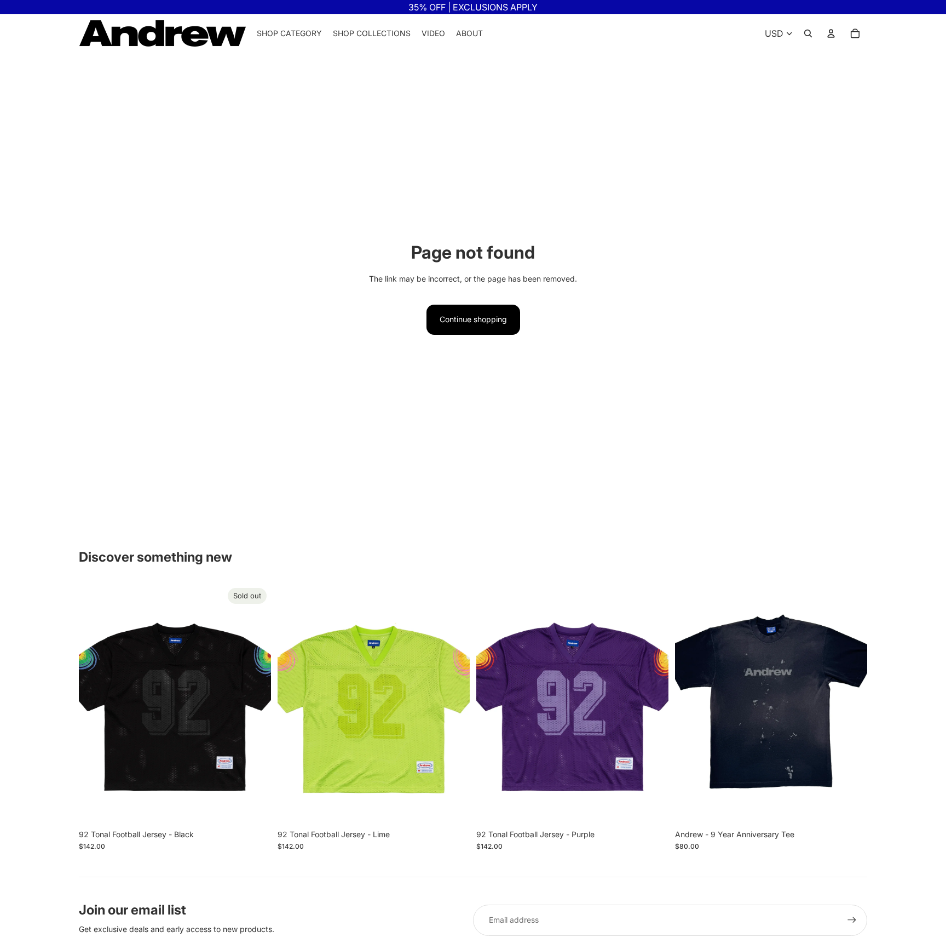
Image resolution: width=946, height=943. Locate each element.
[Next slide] (254, 703)
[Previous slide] (95, 703)
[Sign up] (851, 920)
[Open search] (808, 33)
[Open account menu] (831, 33)
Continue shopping (473, 319)
